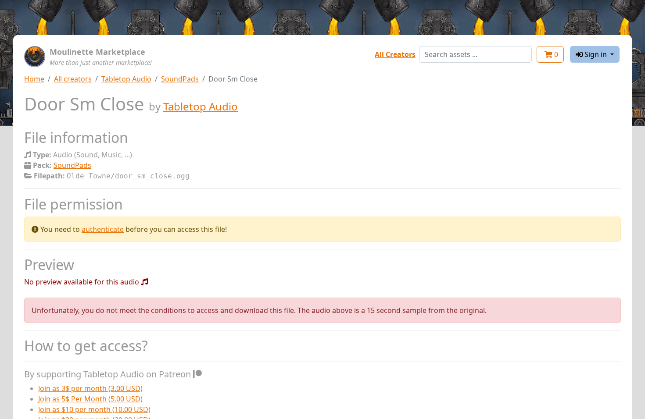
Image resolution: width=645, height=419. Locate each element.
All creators (73, 79)
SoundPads (180, 79)
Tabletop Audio (126, 79)
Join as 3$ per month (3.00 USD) (90, 388)
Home (34, 79)
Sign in (596, 54)
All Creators (395, 54)
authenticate (103, 229)
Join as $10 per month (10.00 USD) (94, 409)
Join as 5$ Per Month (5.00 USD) (90, 399)
